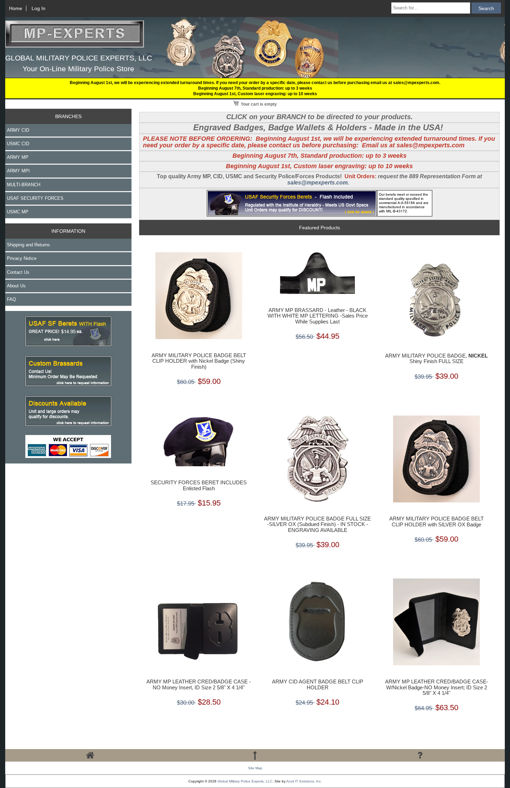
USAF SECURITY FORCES (35, 198)
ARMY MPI (18, 170)
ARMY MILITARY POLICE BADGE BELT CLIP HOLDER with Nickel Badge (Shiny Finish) (199, 361)
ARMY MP (17, 157)
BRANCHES (68, 116)
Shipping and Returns (28, 244)
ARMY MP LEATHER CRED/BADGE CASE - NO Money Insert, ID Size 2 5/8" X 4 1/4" (198, 684)
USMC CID (18, 143)
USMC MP (17, 211)
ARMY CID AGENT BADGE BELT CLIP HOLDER (317, 684)
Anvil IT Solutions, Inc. (304, 781)
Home (15, 8)
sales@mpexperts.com (317, 183)
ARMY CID (18, 130)
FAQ (11, 299)
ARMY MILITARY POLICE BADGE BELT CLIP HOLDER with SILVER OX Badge (436, 521)
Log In (38, 8)
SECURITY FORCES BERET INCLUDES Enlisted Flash (199, 485)
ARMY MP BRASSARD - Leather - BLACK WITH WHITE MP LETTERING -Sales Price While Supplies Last (317, 315)
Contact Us (18, 272)
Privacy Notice (21, 258)
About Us (16, 285)
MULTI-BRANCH (23, 184)
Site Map (255, 768)
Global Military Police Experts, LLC (245, 781)
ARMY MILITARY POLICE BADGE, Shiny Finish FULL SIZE (436, 358)
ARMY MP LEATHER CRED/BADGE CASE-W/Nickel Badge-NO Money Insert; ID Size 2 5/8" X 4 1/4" (436, 687)
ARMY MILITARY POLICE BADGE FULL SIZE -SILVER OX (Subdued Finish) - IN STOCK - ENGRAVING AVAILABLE (317, 524)
